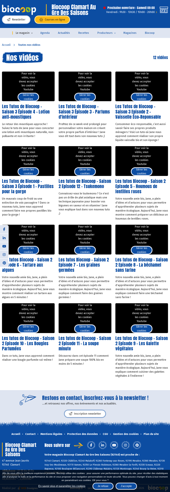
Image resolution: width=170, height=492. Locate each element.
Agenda (45, 32)
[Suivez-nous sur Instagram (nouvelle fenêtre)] (4, 254)
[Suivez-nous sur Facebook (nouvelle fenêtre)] (4, 229)
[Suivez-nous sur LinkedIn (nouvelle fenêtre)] (4, 238)
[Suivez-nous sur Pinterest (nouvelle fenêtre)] (4, 262)
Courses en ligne (55, 19)
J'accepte (126, 486)
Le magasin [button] (23, 32)
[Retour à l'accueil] (19, 10)
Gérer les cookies (28, 97)
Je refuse (103, 486)
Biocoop (150, 32)
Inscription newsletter (87, 413)
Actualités (64, 32)
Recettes (83, 32)
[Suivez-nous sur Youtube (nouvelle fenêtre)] (4, 246)
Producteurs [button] (105, 32)
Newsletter (18, 19)
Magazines (129, 32)
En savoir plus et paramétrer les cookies (61, 486)
